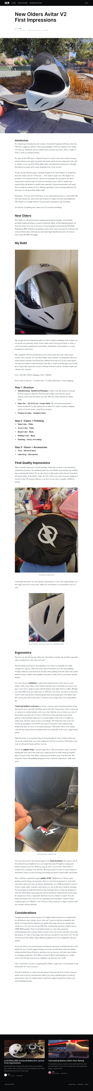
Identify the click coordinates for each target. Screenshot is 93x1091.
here (35, 234)
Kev (20, 28)
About (86, 3)
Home (14, 3)
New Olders (23, 215)
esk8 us (7, 1084)
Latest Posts (72, 1084)
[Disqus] (46, 1008)
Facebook (80, 1084)
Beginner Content (36, 3)
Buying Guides (23, 3)
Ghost (86, 1084)
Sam (53, 1072)
